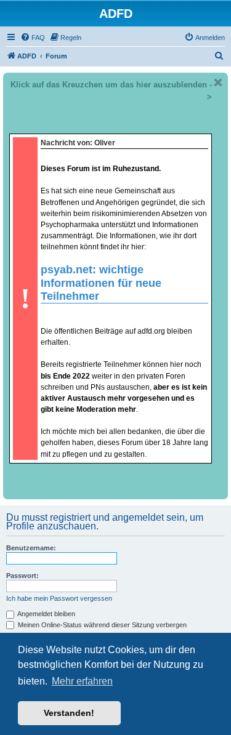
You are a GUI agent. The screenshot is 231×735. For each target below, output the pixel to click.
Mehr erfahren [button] (82, 681)
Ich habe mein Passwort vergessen (59, 598)
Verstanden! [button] (69, 713)
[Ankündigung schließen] (218, 82)
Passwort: (22, 575)
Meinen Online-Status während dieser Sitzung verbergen (101, 625)
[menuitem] (32, 37)
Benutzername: (31, 548)
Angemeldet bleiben (45, 613)
